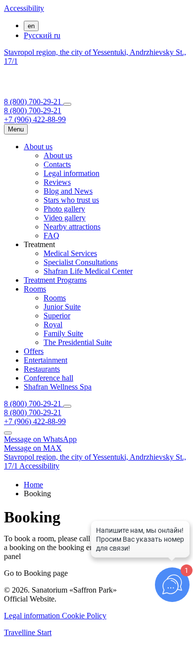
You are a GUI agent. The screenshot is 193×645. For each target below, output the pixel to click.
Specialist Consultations (81, 262)
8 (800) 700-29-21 (33, 101)
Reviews (57, 182)
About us (38, 146)
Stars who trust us (71, 200)
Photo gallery (64, 209)
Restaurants (42, 369)
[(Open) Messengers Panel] (67, 104)
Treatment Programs (55, 280)
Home (33, 484)
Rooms (35, 289)
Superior (57, 315)
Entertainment (45, 360)
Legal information (71, 173)
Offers (34, 351)
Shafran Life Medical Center (88, 271)
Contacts (57, 164)
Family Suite (63, 333)
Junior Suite (62, 306)
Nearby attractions (72, 226)
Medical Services (70, 253)
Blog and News (68, 191)
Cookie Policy (84, 615)
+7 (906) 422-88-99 (35, 119)
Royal (53, 324)
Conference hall (48, 378)
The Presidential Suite (78, 342)
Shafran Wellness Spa (58, 387)
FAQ (51, 235)
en (31, 26)
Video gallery (65, 218)
